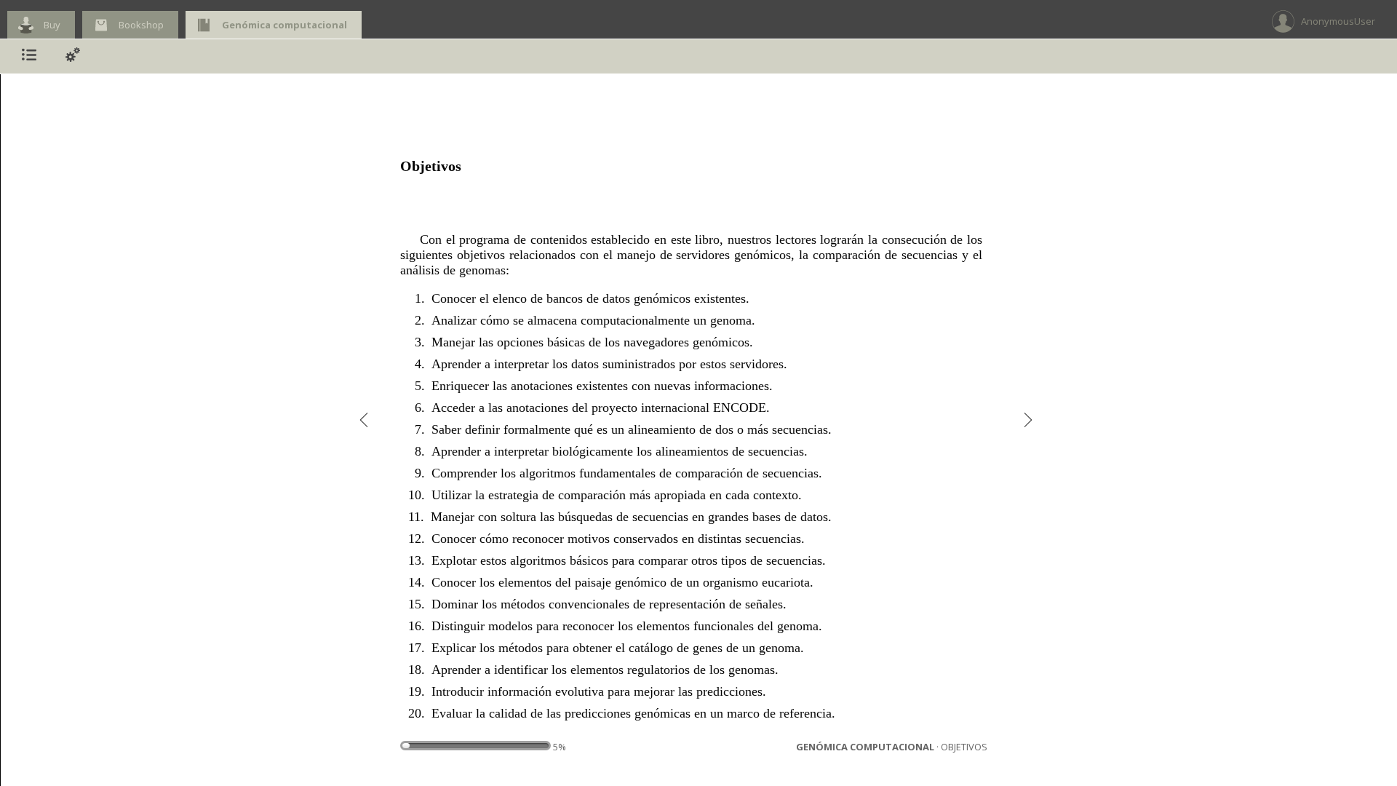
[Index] (29, 56)
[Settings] (73, 56)
